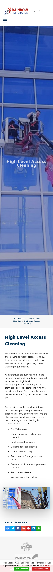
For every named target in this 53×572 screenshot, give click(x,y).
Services (21, 319)
